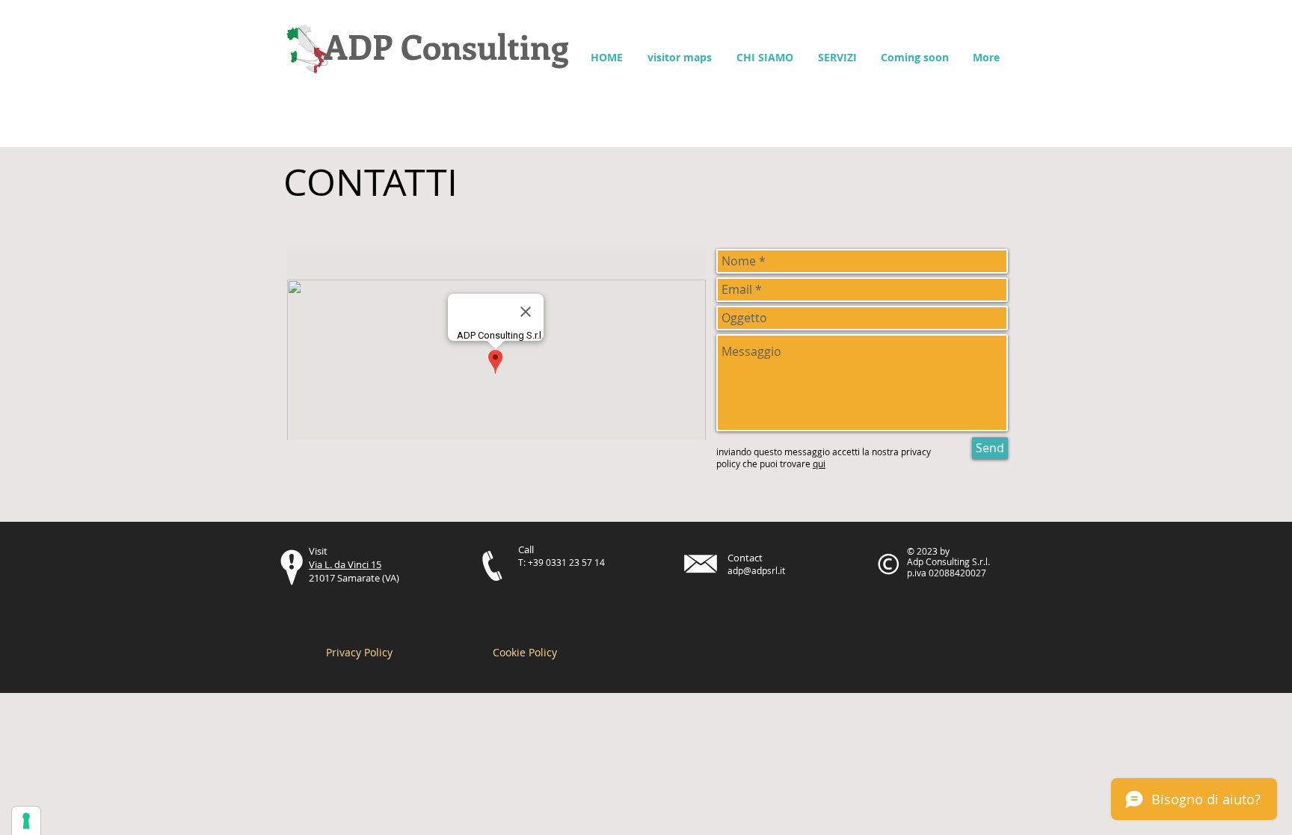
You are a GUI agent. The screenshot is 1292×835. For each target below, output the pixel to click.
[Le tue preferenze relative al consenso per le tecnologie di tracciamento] (26, 821)
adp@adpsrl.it (756, 570)
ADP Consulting (450, 45)
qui (819, 463)
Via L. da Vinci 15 (345, 564)
